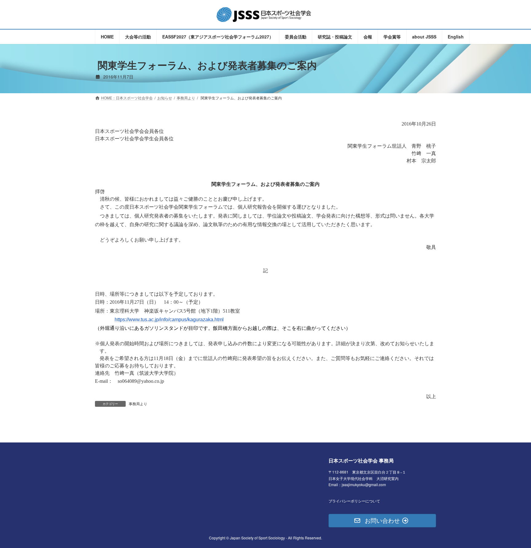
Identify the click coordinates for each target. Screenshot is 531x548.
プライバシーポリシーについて (354, 500)
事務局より (138, 403)
